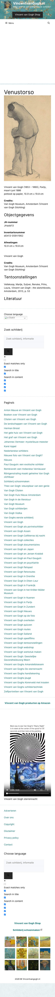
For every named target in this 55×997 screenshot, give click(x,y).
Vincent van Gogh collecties (19, 540)
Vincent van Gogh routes (17, 629)
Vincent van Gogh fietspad (18, 567)
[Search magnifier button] (8, 351)
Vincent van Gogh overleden (19, 620)
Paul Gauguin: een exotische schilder (24, 464)
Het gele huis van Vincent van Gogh (23, 432)
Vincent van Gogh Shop (27, 14)
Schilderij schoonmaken (16, 481)
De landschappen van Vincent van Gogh (25, 423)
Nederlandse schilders (16, 451)
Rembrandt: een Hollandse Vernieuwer (25, 469)
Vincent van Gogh (13, 522)
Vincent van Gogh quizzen (18, 624)
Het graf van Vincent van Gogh (20, 437)
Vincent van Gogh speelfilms (19, 638)
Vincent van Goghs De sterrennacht (23, 669)
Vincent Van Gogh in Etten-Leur (21, 580)
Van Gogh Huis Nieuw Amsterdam (22, 495)
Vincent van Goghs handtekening (22, 673)
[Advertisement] (27, 55)
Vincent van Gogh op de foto (19, 615)
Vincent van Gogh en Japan (19, 549)
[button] (48, 23)
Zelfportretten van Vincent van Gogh (23, 691)
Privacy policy (11, 837)
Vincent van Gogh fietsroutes (19, 571)
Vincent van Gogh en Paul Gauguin (22, 558)
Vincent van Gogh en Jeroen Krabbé (23, 553)
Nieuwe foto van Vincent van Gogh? (23, 455)
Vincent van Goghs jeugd (17, 678)
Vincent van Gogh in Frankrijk (19, 585)
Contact (8, 844)
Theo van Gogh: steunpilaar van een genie (26, 486)
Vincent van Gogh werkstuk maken (22, 652)
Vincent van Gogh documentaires (22, 544)
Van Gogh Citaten (13, 490)
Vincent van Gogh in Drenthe (19, 576)
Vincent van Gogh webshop (19, 647)
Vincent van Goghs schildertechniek (23, 687)
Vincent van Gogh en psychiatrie (21, 562)
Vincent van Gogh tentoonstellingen (23, 643)
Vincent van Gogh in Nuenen (19, 597)
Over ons (9, 817)
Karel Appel (10, 446)
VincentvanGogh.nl (29, 3)
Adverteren (10, 810)
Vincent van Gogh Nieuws (18, 611)
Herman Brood (12, 428)
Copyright (9, 824)
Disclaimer (9, 831)
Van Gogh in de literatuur (17, 499)
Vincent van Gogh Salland (18, 634)
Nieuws (8, 460)
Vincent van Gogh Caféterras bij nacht (24, 535)
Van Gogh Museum (14, 504)
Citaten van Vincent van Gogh (20, 419)
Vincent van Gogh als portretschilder (23, 526)
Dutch (12, 318)
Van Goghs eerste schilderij (18, 517)
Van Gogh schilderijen (15, 508)
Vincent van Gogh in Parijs (18, 602)
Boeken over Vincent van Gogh (20, 414)
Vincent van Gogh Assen (17, 531)
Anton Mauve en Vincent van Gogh (22, 410)
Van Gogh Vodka (13, 513)
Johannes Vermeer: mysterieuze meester (26, 441)
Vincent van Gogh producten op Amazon (27, 703)
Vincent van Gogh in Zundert (19, 606)
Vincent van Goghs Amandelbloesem (24, 664)
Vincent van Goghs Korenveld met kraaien (26, 682)
